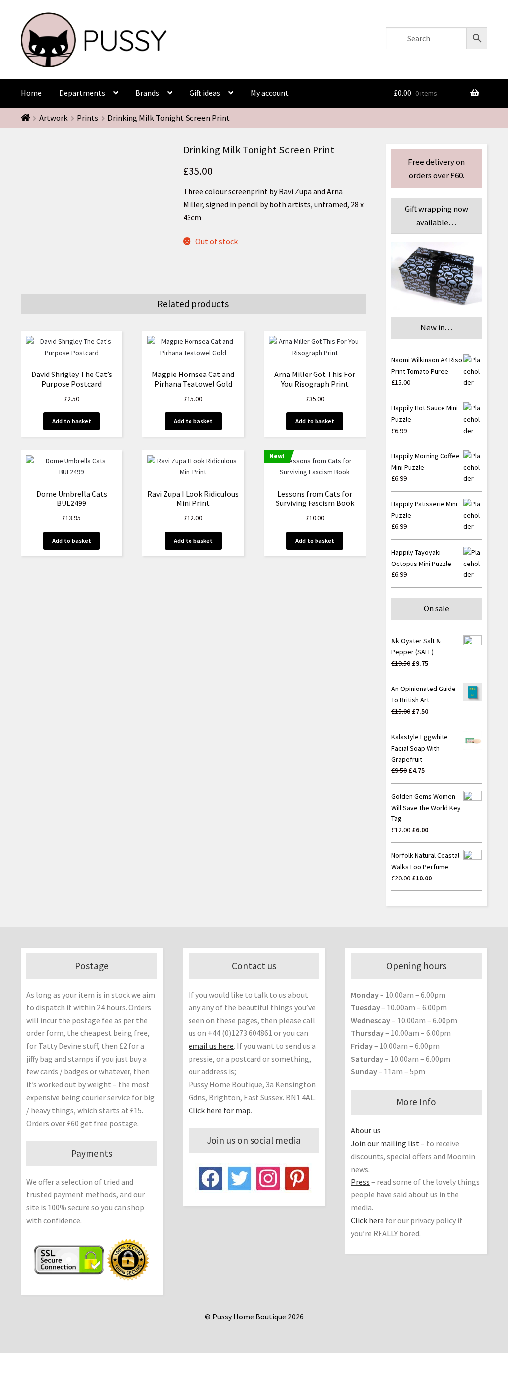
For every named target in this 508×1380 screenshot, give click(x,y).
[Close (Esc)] (11, 1362)
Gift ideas (205, 93)
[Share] (35, 1362)
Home (31, 93)
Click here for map (220, 1110)
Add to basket (71, 421)
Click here (367, 1220)
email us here (211, 1046)
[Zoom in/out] (83, 1362)
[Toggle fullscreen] (59, 1362)
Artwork (53, 117)
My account (270, 93)
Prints (87, 117)
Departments (82, 93)
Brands (147, 93)
